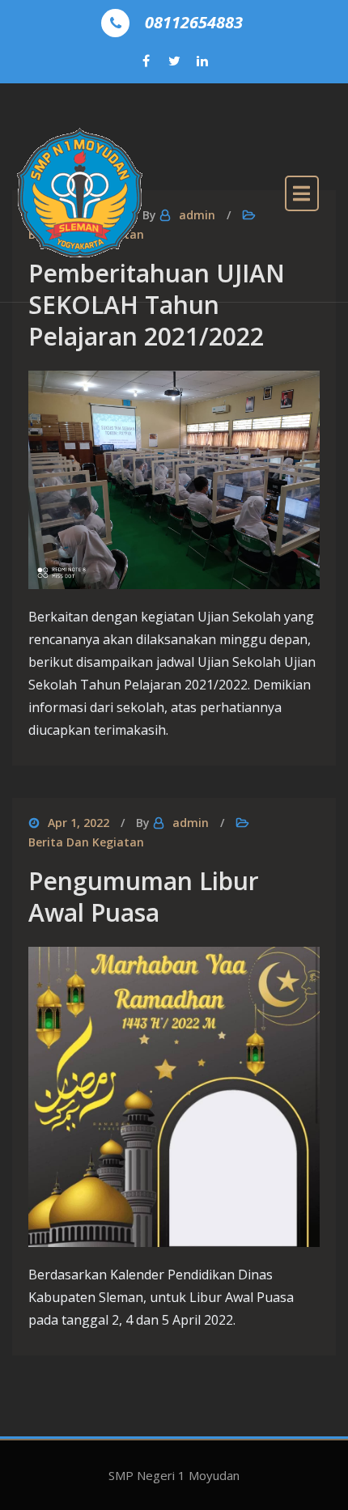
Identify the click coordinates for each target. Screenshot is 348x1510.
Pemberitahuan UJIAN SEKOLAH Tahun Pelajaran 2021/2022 (156, 305)
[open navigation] (302, 193)
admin (190, 822)
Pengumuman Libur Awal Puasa (143, 896)
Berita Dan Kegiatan (86, 842)
